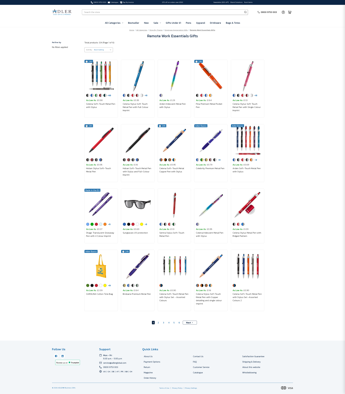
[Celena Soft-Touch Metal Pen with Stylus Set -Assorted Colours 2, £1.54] (247, 266)
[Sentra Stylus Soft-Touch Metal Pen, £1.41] (174, 205)
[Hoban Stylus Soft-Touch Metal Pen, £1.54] (101, 140)
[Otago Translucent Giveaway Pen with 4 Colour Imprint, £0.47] (101, 205)
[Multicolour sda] (161, 285)
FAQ (195, 361)
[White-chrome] (141, 95)
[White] (137, 224)
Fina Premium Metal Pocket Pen (209, 105)
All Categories (112, 23)
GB (126, 371)
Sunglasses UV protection (135, 232)
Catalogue (114, 2)
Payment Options (152, 361)
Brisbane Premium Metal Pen (137, 294)
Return (147, 367)
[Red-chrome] (133, 95)
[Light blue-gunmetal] (100, 159)
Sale (155, 23)
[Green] (87, 285)
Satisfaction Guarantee (253, 356)
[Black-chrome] (87, 95)
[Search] (245, 12)
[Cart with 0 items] (290, 12)
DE (113, 371)
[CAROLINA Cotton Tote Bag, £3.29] (101, 266)
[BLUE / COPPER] (161, 159)
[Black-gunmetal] (87, 159)
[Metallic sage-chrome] (137, 285)
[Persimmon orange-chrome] (210, 95)
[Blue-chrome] (92, 95)
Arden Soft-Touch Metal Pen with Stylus (247, 170)
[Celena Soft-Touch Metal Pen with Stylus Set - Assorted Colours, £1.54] (174, 266)
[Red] (133, 224)
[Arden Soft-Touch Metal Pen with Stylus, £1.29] (247, 140)
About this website (251, 367)
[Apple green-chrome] (96, 95)
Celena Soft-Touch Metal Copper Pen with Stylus (171, 170)
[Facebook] (56, 356)
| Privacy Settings (190, 388)
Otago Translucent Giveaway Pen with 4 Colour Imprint (100, 234)
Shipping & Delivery (251, 361)
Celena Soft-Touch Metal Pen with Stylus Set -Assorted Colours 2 (247, 297)
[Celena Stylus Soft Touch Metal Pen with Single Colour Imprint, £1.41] (247, 76)
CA (109, 371)
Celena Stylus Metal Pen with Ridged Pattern (247, 234)
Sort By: (89, 49)
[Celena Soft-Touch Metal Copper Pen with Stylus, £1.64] (174, 140)
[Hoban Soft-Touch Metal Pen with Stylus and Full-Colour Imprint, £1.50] (137, 140)
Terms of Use (164, 388)
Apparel (200, 23)
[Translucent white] (100, 224)
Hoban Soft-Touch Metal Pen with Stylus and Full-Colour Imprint (137, 171)
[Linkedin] (62, 356)
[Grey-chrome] (247, 159)
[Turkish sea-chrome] (206, 95)
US (104, 371)
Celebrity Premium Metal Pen (210, 168)
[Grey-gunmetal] (96, 159)
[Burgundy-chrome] (100, 95)
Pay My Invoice (128, 2)
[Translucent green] (92, 224)
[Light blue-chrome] (242, 224)
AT (117, 371)
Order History (150, 377)
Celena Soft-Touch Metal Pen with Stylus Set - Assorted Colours (174, 297)
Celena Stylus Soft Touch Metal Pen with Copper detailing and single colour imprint (209, 298)
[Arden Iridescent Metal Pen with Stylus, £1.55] (174, 76)
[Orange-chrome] (251, 159)
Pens (188, 23)
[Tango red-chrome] (201, 95)
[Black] (128, 224)
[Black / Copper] (165, 159)
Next (188, 322)
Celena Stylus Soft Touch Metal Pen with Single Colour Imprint (247, 107)
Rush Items (248, 2)
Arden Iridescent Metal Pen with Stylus (172, 105)
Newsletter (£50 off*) (221, 2)
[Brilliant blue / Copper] (174, 159)
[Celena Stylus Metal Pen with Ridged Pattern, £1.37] (247, 205)
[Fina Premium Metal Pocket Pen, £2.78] (210, 76)
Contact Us (198, 356)
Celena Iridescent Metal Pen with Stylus (209, 234)
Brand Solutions (236, 2)
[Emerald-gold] (201, 159)
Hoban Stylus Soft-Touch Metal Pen (98, 170)
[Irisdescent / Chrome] (161, 95)
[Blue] (124, 224)
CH (131, 371)
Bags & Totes (233, 23)
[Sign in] (283, 12)
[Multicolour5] (234, 285)
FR (122, 371)
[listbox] (103, 49)
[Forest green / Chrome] (174, 224)
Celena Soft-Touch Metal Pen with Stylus (100, 105)
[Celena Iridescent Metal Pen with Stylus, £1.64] (210, 205)
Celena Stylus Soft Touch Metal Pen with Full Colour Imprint (135, 107)
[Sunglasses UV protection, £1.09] (137, 205)
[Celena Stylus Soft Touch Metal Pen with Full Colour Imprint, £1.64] (137, 76)
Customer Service (201, 367)
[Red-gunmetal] (92, 159)
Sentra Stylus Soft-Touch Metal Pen (171, 234)
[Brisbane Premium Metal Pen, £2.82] (137, 266)
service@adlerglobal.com (114, 362)
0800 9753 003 (100, 2)
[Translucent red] (96, 224)
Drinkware (215, 23)
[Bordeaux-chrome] (210, 159)
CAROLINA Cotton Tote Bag (99, 294)
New (146, 23)
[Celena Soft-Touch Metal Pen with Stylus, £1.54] (101, 76)
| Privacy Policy (176, 388)
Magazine (148, 372)
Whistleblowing (249, 372)
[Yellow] (141, 224)
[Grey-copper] (169, 159)
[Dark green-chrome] (105, 95)
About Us (148, 356)
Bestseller (133, 23)
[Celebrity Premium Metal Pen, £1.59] (210, 140)
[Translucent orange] (105, 224)
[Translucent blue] (87, 224)
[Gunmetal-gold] (206, 159)
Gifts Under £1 (173, 23)
